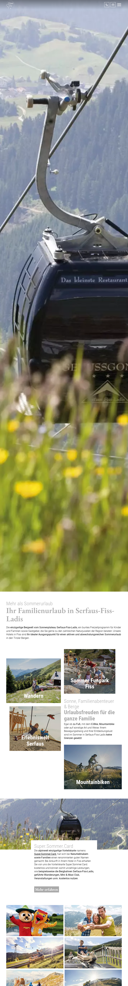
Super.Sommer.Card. (45, 854)
